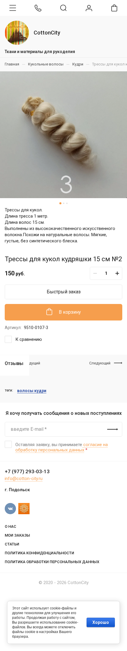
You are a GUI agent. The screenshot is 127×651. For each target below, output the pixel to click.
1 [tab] (60, 203)
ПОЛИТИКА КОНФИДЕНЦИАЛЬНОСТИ (39, 553)
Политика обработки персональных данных (52, 562)
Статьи (12, 544)
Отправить (112, 429)
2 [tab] (63, 203)
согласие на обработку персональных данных (61, 447)
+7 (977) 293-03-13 (27, 471)
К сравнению (28, 339)
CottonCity (47, 32)
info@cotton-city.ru (24, 478)
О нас (10, 526)
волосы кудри (31, 390)
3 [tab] (66, 203)
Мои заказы (17, 535)
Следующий (99, 363)
